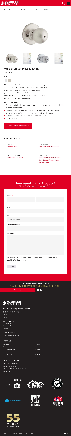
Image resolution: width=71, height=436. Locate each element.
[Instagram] (41, 290)
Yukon (46, 163)
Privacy (45, 160)
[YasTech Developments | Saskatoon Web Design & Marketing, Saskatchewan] (66, 434)
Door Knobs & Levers (20, 9)
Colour (6, 77)
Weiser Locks (12, 147)
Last (37, 203)
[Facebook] (38, 290)
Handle (50, 157)
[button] (68, 3)
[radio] (6, 80)
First (8, 203)
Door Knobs (54, 147)
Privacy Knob (54, 160)
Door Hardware (44, 147)
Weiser (41, 163)
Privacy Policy (34, 433)
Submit (11, 267)
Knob (41, 160)
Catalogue (7, 9)
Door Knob (43, 157)
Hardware (56, 157)
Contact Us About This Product (17, 126)
